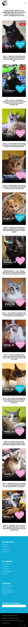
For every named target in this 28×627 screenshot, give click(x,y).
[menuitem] (25, 3)
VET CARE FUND (5, 568)
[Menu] (25, 3)
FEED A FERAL (5, 574)
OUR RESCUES (5, 547)
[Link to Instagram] (22, 625)
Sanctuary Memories (7, 590)
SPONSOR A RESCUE (6, 571)
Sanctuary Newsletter (7, 592)
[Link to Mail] (25, 625)
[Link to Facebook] (20, 625)
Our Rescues (5, 588)
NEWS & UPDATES (6, 549)
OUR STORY (4, 544)
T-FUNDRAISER (5, 566)
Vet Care (4, 594)
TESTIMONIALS (5, 551)
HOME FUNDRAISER (6, 564)
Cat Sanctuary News (7, 586)
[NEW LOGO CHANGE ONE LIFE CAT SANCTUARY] (11, 3)
